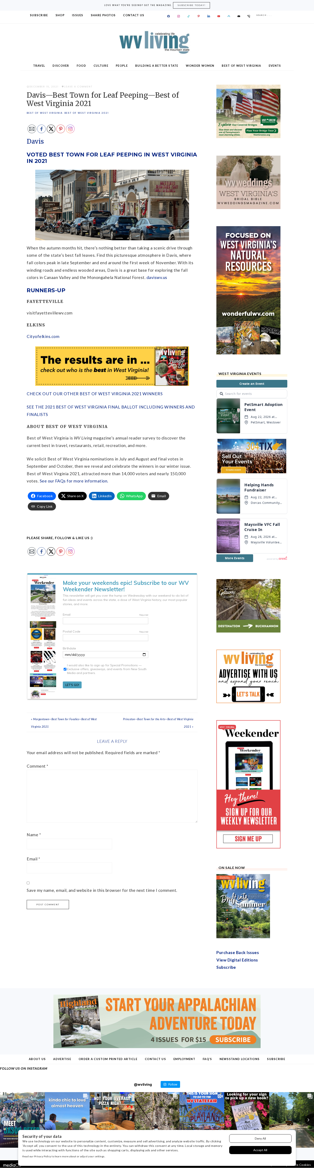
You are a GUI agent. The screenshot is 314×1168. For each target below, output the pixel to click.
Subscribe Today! (191, 5)
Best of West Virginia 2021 (87, 113)
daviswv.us (157, 277)
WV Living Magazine (157, 42)
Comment (37, 766)
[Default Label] (188, 16)
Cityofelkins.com (43, 336)
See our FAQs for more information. (74, 480)
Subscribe (226, 967)
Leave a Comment (78, 86)
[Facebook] (168, 16)
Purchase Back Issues (237, 952)
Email (33, 858)
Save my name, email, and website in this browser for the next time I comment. (102, 890)
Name (34, 834)
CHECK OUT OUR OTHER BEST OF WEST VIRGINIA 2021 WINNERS (95, 393)
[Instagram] (178, 16)
